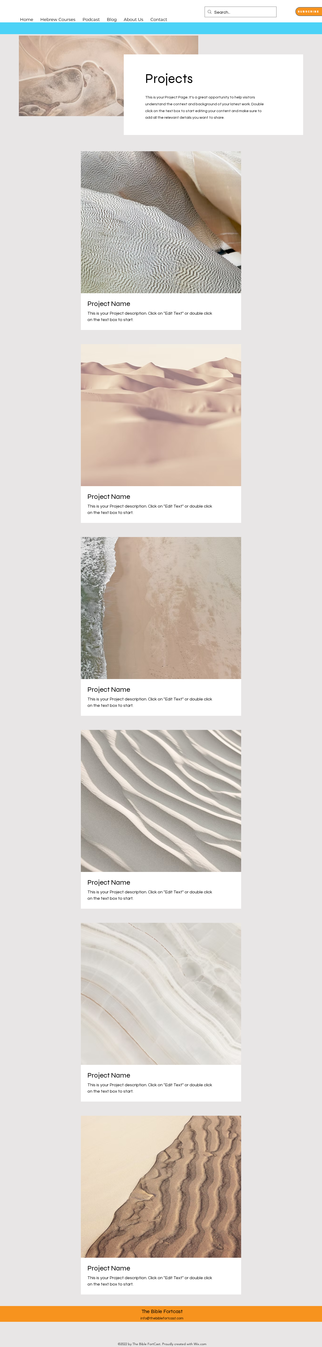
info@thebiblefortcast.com (161, 1318)
